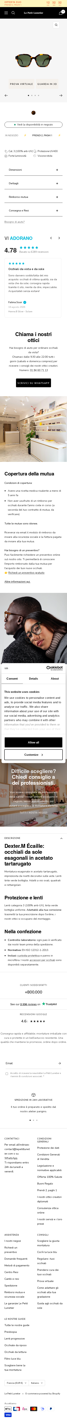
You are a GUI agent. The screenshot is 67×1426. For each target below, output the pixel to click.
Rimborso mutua (18, 197)
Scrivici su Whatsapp (33, 383)
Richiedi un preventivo (10, 1250)
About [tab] (55, 678)
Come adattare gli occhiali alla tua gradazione (47, 1292)
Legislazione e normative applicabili (49, 1168)
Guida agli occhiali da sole (50, 1306)
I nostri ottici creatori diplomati (49, 1199)
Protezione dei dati (48, 1148)
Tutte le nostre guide (16, 1325)
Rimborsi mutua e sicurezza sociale (14, 1295)
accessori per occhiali (42, 960)
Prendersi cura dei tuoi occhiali (48, 1272)
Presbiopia (10, 1332)
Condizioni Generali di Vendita (48, 1157)
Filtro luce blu (12, 1358)
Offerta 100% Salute (49, 1177)
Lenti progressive (14, 1338)
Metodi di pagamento (16, 1265)
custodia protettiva (28, 955)
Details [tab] (33, 678)
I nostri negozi (12, 1241)
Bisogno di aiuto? (14, 222)
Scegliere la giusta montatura (48, 1243)
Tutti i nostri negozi (33, 812)
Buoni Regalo (45, 1183)
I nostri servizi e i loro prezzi (49, 1222)
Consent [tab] (12, 678)
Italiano (35, 1383)
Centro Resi (11, 1272)
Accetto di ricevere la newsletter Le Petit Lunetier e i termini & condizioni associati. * (35, 1075)
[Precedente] (6, 95)
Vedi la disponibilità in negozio (35, 124)
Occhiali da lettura (15, 1352)
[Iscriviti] (58, 1063)
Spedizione (10, 1285)
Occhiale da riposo (15, 1345)
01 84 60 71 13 (39, 370)
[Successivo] (61, 95)
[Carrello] (61, 13)
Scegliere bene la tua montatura (14, 1368)
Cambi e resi (11, 1279)
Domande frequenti (15, 1259)
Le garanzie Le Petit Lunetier (16, 1306)
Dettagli (13, 183)
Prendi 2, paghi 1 (47, 1190)
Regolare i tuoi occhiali (46, 1261)
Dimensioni (15, 170)
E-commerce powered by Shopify (42, 1393)
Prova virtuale (21, 84)
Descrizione (12, 838)
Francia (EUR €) (15, 1383)
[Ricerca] (13, 13)
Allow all (33, 742)
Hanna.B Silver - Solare (18, 311)
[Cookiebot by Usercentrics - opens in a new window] (47, 668)
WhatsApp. (11, 1158)
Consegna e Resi (19, 210)
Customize (31, 754)
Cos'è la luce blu (47, 1252)
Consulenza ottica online (47, 1210)
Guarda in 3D (47, 84)
